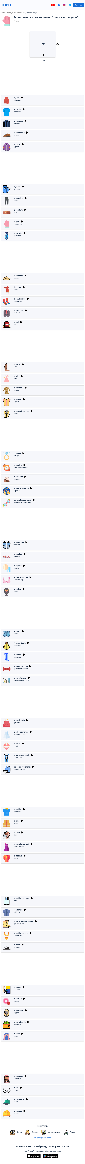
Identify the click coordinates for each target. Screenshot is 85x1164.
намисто (17, 591)
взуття (16, 135)
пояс (15, 212)
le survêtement (20, 678)
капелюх (17, 278)
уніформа (17, 912)
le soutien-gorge (21, 577)
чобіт (15, 367)
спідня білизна (19, 769)
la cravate (18, 233)
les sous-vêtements (22, 767)
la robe (16, 376)
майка (16, 901)
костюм (17, 313)
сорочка (17, 123)
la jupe (16, 98)
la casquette (19, 1099)
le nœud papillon (21, 666)
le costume (18, 310)
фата (15, 835)
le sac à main (19, 720)
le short (17, 631)
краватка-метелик (21, 669)
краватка (17, 236)
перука (16, 1013)
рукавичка (18, 224)
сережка (17, 491)
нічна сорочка (19, 847)
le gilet (16, 821)
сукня (16, 379)
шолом (16, 1113)
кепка (16, 1102)
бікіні (16, 746)
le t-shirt (17, 109)
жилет (16, 823)
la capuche (18, 1076)
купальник (18, 935)
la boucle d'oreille (21, 488)
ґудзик (16, 1001)
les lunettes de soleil (22, 500)
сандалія (17, 556)
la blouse (17, 399)
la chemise (18, 121)
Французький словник (14, 13)
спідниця (17, 100)
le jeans (17, 186)
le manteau (18, 388)
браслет (17, 479)
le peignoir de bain (21, 411)
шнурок (17, 947)
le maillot (18, 809)
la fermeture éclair (21, 755)
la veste (17, 144)
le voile (17, 832)
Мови (3, 13)
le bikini (17, 743)
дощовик (17, 645)
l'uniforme (18, 910)
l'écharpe (17, 287)
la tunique (18, 856)
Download (78, 5)
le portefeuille (20, 1022)
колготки (17, 657)
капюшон (17, 1078)
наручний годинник (21, 467)
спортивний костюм (21, 680)
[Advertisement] (42, 79)
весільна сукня (19, 734)
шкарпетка (18, 301)
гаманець (17, 1024)
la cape (17, 1034)
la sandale (18, 554)
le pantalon (18, 198)
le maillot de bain (21, 933)
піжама (16, 568)
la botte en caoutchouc (23, 921)
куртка (16, 147)
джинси (17, 189)
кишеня (17, 989)
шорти (16, 634)
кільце (16, 456)
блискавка (18, 758)
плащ (16, 1036)
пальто (16, 390)
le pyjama (18, 566)
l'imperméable (20, 643)
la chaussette (19, 299)
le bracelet (18, 477)
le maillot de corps (21, 898)
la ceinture (18, 210)
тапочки (17, 545)
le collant (18, 655)
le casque (18, 1111)
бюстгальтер (18, 580)
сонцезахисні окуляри (22, 502)
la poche (17, 987)
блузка (16, 402)
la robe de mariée (21, 732)
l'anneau (17, 453)
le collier (17, 589)
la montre (18, 465)
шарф (16, 290)
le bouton (18, 999)
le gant (16, 221)
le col (16, 1088)
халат (16, 413)
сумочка (17, 723)
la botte (17, 364)
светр (16, 325)
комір (16, 1090)
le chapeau (18, 275)
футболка (17, 112)
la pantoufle (19, 542)
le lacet (17, 945)
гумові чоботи (19, 924)
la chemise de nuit (21, 844)
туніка (16, 858)
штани (16, 201)
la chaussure (19, 132)
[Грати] (21, 97)
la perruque (18, 1010)
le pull (16, 322)
